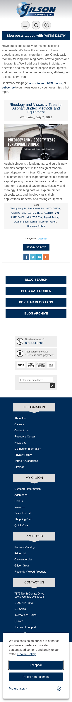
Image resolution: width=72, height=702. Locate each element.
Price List (20, 553)
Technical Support (25, 627)
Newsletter (20, 442)
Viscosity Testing (47, 221)
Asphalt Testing (51, 217)
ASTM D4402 (17, 217)
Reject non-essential (36, 676)
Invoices (19, 507)
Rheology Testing (36, 226)
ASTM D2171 (35, 213)
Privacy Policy (23, 454)
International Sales (25, 614)
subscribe (8, 87)
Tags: (36, 205)
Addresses (21, 494)
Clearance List (23, 559)
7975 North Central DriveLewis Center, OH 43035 (29, 595)
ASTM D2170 (53, 208)
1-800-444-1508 (23, 602)
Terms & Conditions (26, 460)
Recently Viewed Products (30, 571)
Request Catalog (24, 547)
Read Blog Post (36, 247)
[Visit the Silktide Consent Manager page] (58, 688)
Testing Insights (18, 208)
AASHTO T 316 (34, 217)
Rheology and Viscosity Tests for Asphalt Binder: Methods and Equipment (36, 108)
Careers (19, 424)
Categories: (31, 238)
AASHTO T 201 (51, 213)
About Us (20, 418)
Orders (18, 501)
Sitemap (19, 466)
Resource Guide (36, 208)
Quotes (18, 621)
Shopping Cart (23, 519)
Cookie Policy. (26, 654)
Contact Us (21, 430)
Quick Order (21, 525)
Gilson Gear (21, 565)
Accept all (36, 665)
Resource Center (24, 436)
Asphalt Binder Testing (25, 221)
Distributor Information (27, 448)
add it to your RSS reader (45, 83)
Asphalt (42, 238)
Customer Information (27, 488)
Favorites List (22, 513)
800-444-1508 (34, 343)
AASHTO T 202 (18, 213)
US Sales (20, 608)
